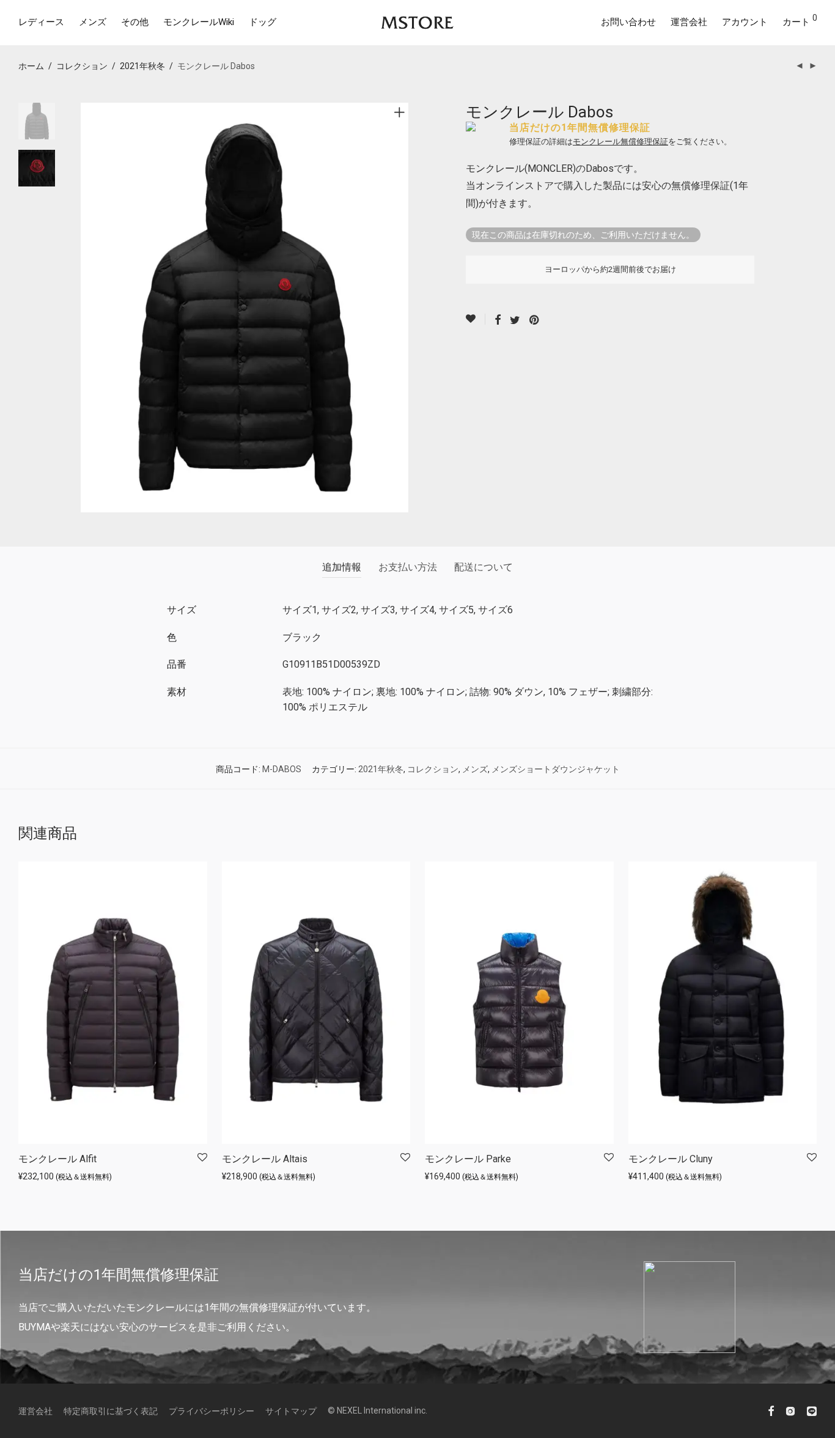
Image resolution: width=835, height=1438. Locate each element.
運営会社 (689, 22)
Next (401, 307)
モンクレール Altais (264, 1159)
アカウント (745, 22)
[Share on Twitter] (515, 320)
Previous (88, 307)
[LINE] (812, 1410)
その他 (135, 22)
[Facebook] (771, 1410)
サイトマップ (291, 1411)
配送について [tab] (483, 567)
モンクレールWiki (198, 22)
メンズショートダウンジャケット (555, 769)
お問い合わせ (628, 22)
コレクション (82, 66)
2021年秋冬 (142, 66)
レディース (41, 22)
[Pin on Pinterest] (534, 320)
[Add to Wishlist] (475, 319)
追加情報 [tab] (341, 567)
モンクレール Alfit (57, 1159)
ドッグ (262, 22)
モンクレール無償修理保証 (620, 141)
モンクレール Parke (468, 1159)
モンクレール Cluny (670, 1159)
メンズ (92, 22)
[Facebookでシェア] (498, 320)
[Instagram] (790, 1410)
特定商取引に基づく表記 (111, 1411)
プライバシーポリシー (211, 1411)
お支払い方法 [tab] (407, 567)
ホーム (31, 66)
